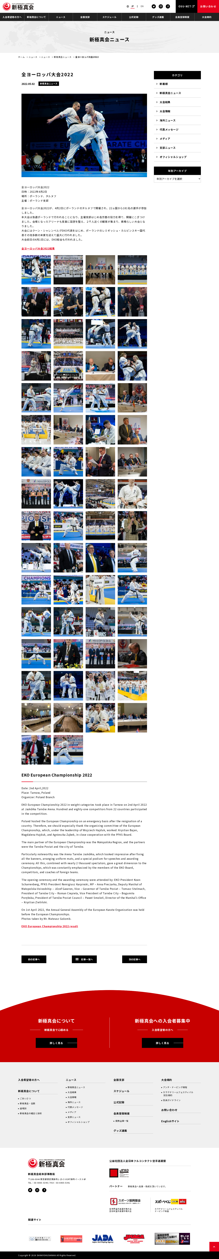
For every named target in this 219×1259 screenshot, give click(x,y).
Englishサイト (170, 1121)
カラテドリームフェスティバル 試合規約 (177, 1094)
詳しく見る (56, 1043)
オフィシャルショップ (173, 157)
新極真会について (36, 17)
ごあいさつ (25, 1098)
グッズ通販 (158, 17)
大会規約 (206, 17)
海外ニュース (168, 120)
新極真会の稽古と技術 (31, 1113)
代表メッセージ (169, 129)
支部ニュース (168, 148)
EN (142, 6)
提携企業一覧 (122, 1120)
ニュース (60, 17)
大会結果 (165, 102)
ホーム (21, 56)
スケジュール (109, 17)
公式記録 (134, 17)
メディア (165, 138)
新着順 (164, 84)
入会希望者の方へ (12, 17)
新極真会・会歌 (27, 1103)
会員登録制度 (182, 17)
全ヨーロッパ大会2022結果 (38, 248)
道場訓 (23, 1108)
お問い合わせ (169, 1110)
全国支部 (85, 17)
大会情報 (165, 111)
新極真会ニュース (62, 56)
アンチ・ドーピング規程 (175, 1087)
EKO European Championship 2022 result (49, 926)
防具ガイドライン (172, 1100)
